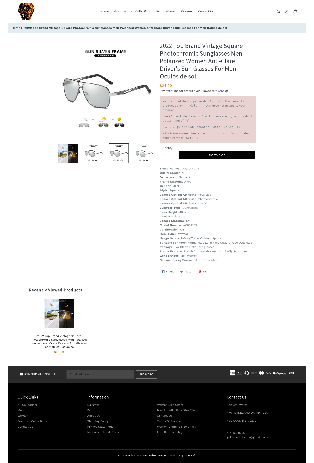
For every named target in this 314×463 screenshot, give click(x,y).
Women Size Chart (170, 405)
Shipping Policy (97, 421)
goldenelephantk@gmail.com (247, 437)
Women (171, 11)
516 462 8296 (236, 432)
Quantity (166, 148)
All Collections (141, 11)
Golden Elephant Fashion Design (147, 455)
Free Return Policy (170, 432)
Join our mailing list (39, 374)
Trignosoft (190, 455)
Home (104, 11)
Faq (89, 410)
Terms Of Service (169, 421)
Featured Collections (32, 421)
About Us (119, 11)
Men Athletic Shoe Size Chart (177, 410)
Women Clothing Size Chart (176, 426)
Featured (187, 11)
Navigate (93, 405)
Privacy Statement (100, 426)
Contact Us (206, 11)
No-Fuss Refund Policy (103, 432)
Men (158, 11)
